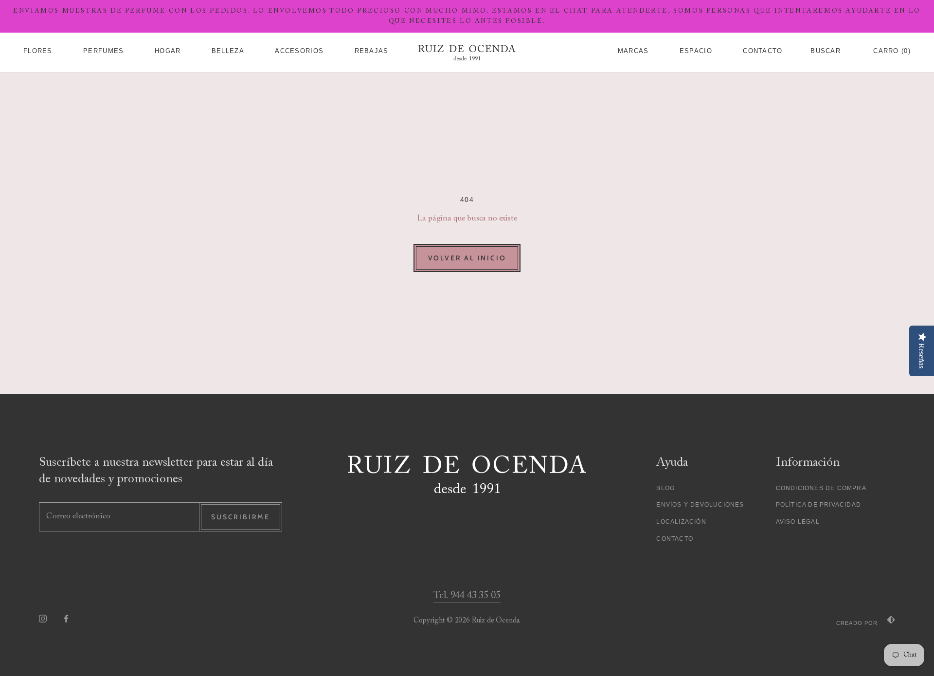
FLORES (38, 51)
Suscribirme (240, 516)
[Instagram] (43, 618)
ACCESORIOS (299, 51)
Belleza (228, 51)
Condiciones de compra (821, 488)
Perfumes (103, 51)
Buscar (825, 51)
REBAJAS (372, 51)
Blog (665, 488)
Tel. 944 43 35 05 (466, 596)
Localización (681, 521)
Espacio (696, 51)
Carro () (892, 51)
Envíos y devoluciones (700, 504)
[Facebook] (66, 618)
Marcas (633, 51)
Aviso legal (798, 521)
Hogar (168, 51)
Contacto (762, 51)
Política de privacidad (818, 504)
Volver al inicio (467, 258)
